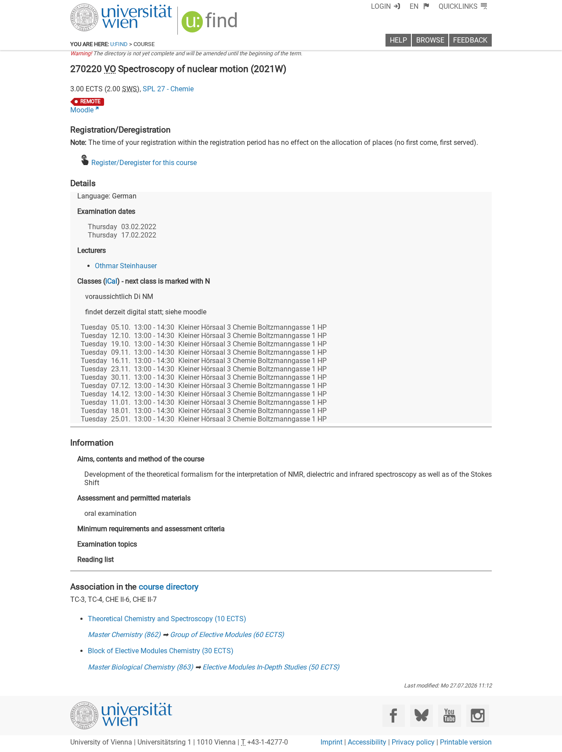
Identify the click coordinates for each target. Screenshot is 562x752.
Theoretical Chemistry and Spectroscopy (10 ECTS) (167, 619)
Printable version (466, 742)
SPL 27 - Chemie (168, 89)
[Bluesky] (421, 716)
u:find (119, 44)
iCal (111, 281)
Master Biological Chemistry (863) (140, 667)
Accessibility (367, 742)
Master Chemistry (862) (124, 634)
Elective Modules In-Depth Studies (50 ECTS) (270, 667)
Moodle (82, 110)
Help (398, 40)
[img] (211, 25)
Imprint (331, 742)
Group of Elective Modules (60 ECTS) (227, 634)
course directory (168, 587)
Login (381, 6)
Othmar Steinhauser (126, 266)
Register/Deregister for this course (144, 162)
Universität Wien (100, 8)
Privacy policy (413, 742)
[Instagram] (477, 716)
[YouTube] (449, 716)
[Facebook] (393, 716)
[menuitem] (419, 6)
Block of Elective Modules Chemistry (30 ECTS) (161, 651)
